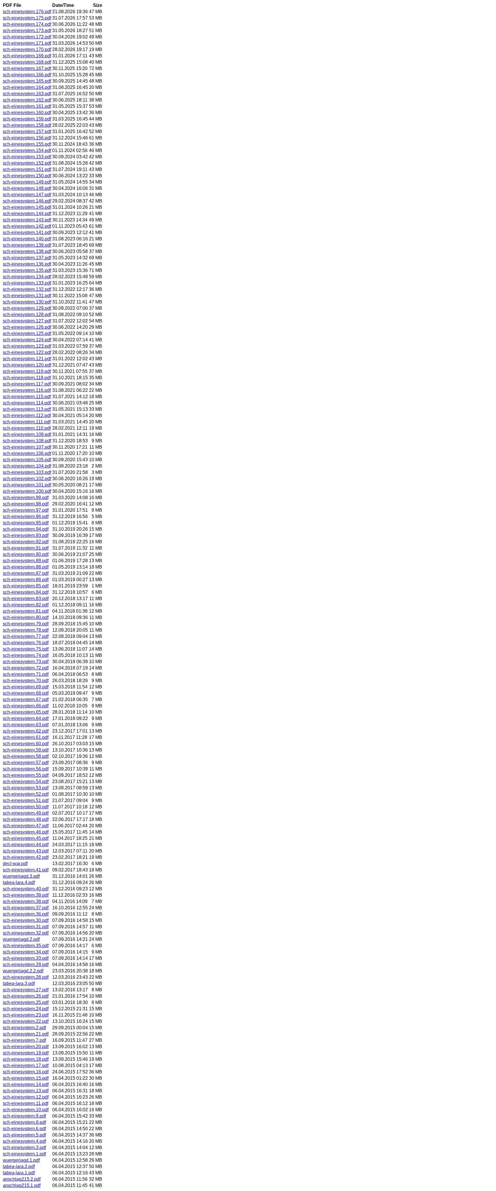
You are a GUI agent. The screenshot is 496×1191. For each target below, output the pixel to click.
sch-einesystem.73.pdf (26, 661)
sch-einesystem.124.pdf (27, 339)
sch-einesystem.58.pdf (26, 756)
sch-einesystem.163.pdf (27, 93)
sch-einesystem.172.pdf (27, 36)
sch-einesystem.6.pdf (24, 1128)
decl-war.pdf (15, 863)
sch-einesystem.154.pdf (27, 150)
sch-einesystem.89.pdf (26, 560)
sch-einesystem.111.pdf (27, 421)
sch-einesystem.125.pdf (27, 333)
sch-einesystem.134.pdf (27, 276)
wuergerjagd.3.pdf (21, 876)
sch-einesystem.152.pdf (27, 163)
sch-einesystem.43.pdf (26, 851)
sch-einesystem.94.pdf (26, 529)
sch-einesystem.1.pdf (24, 1153)
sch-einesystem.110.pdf (27, 428)
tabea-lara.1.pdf (19, 1172)
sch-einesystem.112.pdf (27, 415)
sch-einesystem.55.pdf (26, 775)
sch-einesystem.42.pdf (26, 857)
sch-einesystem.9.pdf (24, 1116)
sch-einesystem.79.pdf (26, 623)
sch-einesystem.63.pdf (26, 724)
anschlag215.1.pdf (21, 1185)
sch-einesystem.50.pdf (26, 806)
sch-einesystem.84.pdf (26, 592)
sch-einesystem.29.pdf (26, 964)
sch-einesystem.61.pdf (26, 737)
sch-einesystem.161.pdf (27, 106)
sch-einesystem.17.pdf (26, 1065)
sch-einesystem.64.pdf (26, 718)
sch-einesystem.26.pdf (26, 996)
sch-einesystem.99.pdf (26, 497)
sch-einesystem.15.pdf (26, 1078)
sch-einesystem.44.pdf (26, 844)
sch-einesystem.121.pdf (27, 358)
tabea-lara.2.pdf (19, 1166)
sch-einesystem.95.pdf (26, 522)
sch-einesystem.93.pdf (26, 535)
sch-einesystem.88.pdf (26, 567)
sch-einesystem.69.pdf (26, 686)
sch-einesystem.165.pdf (27, 81)
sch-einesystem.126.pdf (27, 327)
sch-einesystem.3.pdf (24, 1147)
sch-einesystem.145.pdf (27, 207)
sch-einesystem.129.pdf (27, 308)
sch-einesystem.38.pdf (26, 901)
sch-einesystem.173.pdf (27, 30)
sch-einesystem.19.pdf (26, 1052)
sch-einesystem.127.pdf (27, 320)
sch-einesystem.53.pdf (26, 787)
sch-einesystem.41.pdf (26, 869)
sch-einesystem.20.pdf (26, 1046)
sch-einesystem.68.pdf (26, 693)
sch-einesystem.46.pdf (26, 832)
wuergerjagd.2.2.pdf (23, 970)
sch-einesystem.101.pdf (27, 484)
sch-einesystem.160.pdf (27, 112)
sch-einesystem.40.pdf (26, 888)
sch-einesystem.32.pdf (26, 933)
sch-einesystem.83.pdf (26, 598)
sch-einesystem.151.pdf (27, 169)
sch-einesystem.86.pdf (26, 579)
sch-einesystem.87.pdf (26, 573)
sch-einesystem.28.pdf (26, 977)
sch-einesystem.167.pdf (27, 68)
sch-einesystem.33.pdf (26, 958)
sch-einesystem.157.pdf (27, 131)
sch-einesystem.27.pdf (26, 989)
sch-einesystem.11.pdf (25, 1103)
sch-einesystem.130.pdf (27, 301)
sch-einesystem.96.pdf (26, 516)
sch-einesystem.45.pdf (26, 838)
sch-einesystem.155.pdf (27, 144)
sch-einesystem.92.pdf (26, 541)
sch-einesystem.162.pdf (27, 100)
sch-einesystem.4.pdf (24, 1141)
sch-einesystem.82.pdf (26, 604)
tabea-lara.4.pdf (19, 882)
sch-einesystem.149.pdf (27, 182)
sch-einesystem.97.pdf (26, 510)
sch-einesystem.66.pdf (26, 705)
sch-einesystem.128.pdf (27, 314)
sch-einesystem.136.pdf (27, 264)
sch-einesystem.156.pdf (27, 137)
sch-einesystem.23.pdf (26, 1015)
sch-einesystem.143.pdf (27, 219)
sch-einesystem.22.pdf (26, 1021)
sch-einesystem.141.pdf (27, 232)
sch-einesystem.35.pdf (26, 945)
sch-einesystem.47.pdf (26, 825)
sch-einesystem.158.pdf (27, 125)
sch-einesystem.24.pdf (26, 1008)
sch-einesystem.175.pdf (27, 17)
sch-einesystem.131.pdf (27, 295)
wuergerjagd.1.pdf (21, 1160)
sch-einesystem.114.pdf (27, 402)
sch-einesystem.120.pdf (27, 365)
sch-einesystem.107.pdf (27, 447)
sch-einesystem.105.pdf (27, 459)
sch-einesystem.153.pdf (27, 156)
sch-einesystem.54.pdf (26, 781)
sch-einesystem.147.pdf (27, 194)
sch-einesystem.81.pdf (26, 611)
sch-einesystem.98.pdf (26, 503)
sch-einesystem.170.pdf (27, 49)
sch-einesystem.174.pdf (27, 24)
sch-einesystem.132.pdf (27, 289)
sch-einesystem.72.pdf (26, 667)
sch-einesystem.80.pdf (26, 617)
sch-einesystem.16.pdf (26, 1071)
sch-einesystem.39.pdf (26, 895)
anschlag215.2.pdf (21, 1179)
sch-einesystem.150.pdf (27, 175)
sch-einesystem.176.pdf (27, 11)
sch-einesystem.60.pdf (26, 743)
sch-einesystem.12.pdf (26, 1097)
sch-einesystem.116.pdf (27, 390)
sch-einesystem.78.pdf (26, 630)
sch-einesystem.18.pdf (26, 1059)
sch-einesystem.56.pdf (26, 768)
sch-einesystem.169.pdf (27, 55)
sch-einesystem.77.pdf (26, 636)
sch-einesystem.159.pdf (27, 118)
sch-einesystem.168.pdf (27, 62)
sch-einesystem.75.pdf (26, 649)
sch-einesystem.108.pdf (27, 440)
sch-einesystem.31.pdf (26, 926)
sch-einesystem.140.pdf (27, 238)
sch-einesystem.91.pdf (26, 548)
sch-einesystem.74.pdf (26, 655)
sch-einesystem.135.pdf (27, 270)
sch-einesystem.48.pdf (26, 819)
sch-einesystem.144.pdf (27, 213)
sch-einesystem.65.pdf (26, 712)
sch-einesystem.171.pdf (27, 43)
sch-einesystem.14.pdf (26, 1084)
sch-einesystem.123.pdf (27, 346)
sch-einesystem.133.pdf (27, 283)
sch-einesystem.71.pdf (26, 674)
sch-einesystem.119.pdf (27, 371)
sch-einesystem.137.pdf (27, 257)
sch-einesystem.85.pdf (26, 585)
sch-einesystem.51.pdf (26, 800)
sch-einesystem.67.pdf (26, 699)
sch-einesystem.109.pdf (27, 434)
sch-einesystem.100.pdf (27, 491)
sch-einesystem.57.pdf (26, 762)
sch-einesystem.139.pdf (27, 245)
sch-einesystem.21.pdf (26, 1034)
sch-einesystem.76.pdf (26, 642)
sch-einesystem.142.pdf (27, 226)
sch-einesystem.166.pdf (27, 74)
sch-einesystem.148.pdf (27, 188)
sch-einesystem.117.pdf (27, 384)
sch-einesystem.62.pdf (26, 731)
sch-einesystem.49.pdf (26, 813)
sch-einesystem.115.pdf (27, 396)
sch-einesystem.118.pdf (27, 377)
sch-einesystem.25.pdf (26, 1002)
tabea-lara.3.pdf (19, 983)
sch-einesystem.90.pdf (26, 554)
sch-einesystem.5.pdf (24, 1134)
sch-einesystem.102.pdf (27, 478)
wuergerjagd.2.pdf (21, 939)
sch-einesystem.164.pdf (27, 87)
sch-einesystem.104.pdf (27, 466)
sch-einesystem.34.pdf (26, 951)
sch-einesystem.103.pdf (27, 472)
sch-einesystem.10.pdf (26, 1109)
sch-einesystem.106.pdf (27, 453)
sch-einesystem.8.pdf (24, 1122)
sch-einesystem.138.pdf (27, 251)
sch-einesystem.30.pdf (26, 920)
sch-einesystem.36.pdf (26, 914)
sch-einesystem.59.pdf (26, 750)
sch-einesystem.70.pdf (26, 680)
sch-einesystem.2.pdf (24, 1027)
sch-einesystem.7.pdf (24, 1040)
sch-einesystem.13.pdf (26, 1090)
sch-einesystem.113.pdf (27, 409)
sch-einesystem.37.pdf (26, 907)
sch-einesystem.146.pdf (27, 200)
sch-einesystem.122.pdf (27, 352)
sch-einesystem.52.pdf (26, 794)
